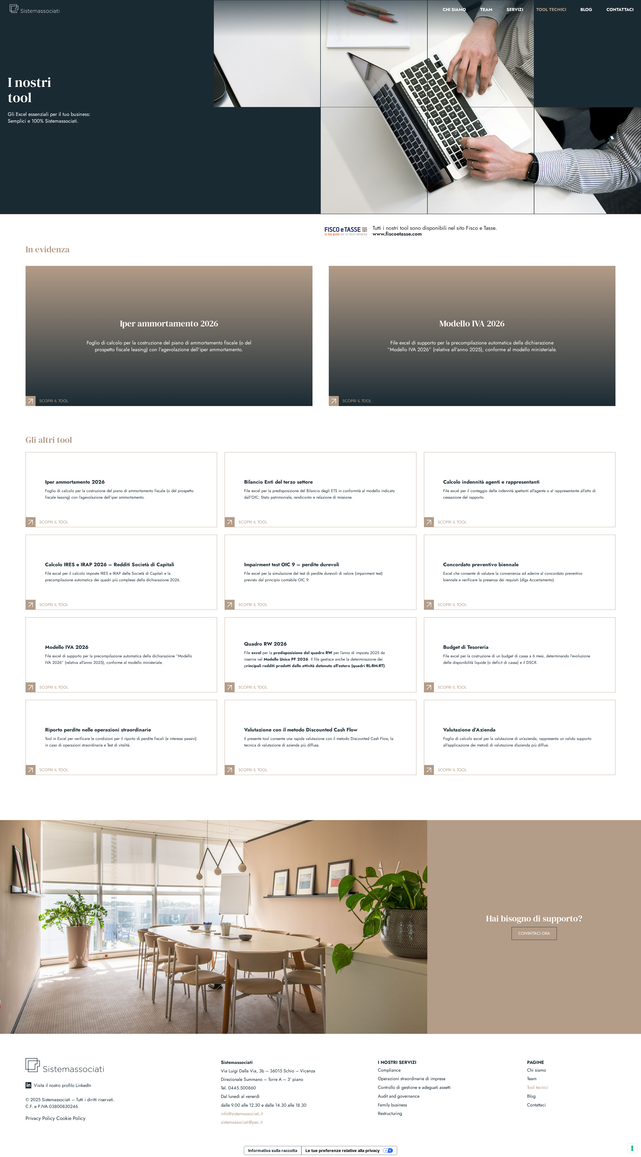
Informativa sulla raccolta (272, 1150)
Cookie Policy (70, 1118)
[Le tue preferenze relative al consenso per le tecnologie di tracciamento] (632, 1148)
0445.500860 (242, 1088)
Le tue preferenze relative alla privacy (342, 1150)
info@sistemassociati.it (242, 1113)
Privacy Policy (40, 1118)
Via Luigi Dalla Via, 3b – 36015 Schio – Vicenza (268, 1071)
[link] (169, 336)
